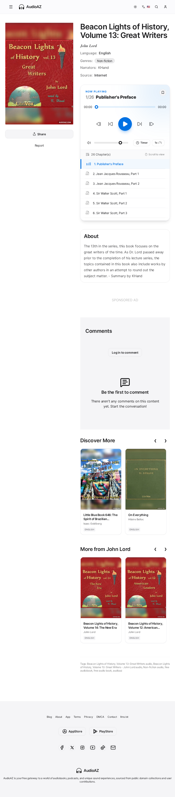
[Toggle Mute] (89, 142)
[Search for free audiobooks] (156, 6)
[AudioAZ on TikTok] (102, 747)
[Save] (162, 92)
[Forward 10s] (139, 124)
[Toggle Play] (125, 124)
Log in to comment (125, 352)
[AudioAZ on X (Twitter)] (72, 747)
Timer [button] (143, 142)
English (105, 53)
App (68, 716)
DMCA (100, 716)
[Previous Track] (98, 124)
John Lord (88, 45)
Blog (49, 716)
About (58, 716)
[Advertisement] (125, 300)
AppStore (75, 731)
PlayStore (106, 731)
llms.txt (124, 716)
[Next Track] (151, 124)
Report (39, 145)
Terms (77, 716)
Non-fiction (104, 61)
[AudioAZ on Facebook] (61, 747)
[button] (11, 7)
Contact (112, 716)
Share (41, 134)
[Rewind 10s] (110, 124)
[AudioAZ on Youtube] (92, 747)
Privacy (88, 716)
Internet (100, 75)
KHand (103, 67)
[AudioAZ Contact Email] (113, 747)
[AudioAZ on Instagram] (82, 747)
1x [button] (156, 142)
